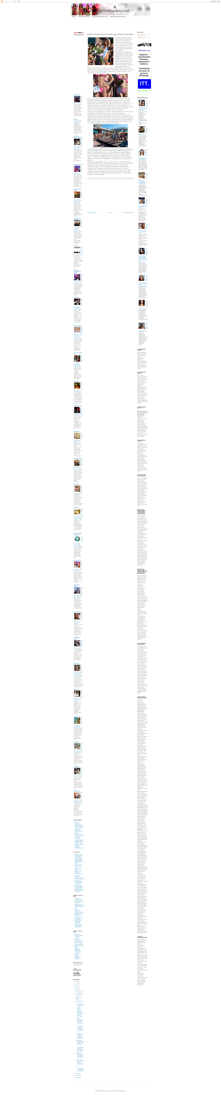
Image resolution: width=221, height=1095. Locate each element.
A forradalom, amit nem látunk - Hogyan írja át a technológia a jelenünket (79, 920)
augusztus (78, 1001)
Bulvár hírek (77, 95)
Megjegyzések (142, 37)
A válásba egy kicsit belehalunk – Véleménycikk (79, 882)
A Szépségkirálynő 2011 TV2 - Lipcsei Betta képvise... (80, 1006)
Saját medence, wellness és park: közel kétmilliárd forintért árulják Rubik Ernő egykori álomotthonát (79, 888)
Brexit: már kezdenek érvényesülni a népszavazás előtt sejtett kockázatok (79, 825)
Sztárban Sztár (77, 218)
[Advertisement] (104, 24)
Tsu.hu (75, 245)
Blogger (124, 1090)
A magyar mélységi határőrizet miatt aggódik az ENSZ (79, 841)
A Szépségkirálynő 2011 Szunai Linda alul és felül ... (80, 1049)
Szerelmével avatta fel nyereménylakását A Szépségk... (79, 1014)
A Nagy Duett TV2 (78, 164)
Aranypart (76, 766)
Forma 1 (76, 119)
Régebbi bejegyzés (128, 212)
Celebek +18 (77, 716)
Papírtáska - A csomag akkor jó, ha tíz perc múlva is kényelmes (79, 900)
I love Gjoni (76, 663)
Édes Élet (76, 484)
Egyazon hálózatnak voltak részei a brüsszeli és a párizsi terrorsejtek (79, 836)
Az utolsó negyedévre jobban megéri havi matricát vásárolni (79, 877)
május (77, 1077)
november (78, 993)
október (78, 995)
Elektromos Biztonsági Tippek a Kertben (79, 935)
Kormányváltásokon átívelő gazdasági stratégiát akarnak (79, 846)
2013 (76, 986)
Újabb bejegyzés (92, 212)
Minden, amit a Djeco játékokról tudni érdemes (78, 925)
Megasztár (76, 507)
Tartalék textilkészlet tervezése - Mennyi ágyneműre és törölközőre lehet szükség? (79, 913)
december (78, 991)
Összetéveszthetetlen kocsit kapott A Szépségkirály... (80, 1063)
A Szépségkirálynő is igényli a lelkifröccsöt (80, 1069)
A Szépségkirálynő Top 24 (84, 16)
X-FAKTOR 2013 (78, 405)
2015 (76, 982)
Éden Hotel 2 (77, 791)
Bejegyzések (142, 34)
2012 (76, 988)
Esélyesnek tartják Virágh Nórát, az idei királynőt (79, 1042)
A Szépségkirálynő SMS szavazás (118, 16)
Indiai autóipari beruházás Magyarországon (79, 830)
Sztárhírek (76, 297)
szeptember (79, 998)
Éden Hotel (76, 742)
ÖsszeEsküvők (77, 612)
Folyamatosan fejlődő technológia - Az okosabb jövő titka (79, 906)
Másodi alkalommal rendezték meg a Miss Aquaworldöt (79, 1021)
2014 (76, 984)
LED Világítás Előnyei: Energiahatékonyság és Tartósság (79, 940)
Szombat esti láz (78, 458)
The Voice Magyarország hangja (77, 272)
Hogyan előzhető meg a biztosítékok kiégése (79, 945)
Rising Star (76, 381)
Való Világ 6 (76, 431)
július (77, 1073)
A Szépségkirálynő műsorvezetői (99, 16)
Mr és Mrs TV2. (77, 560)
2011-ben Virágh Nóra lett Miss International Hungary (79, 1036)
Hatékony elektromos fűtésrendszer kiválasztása (78, 950)
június (77, 1075)
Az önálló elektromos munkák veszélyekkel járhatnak (78, 956)
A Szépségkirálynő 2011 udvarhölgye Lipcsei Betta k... (79, 1028)
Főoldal (73, 16)
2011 (76, 990)
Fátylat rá (76, 689)
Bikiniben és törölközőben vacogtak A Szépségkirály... (79, 1056)
